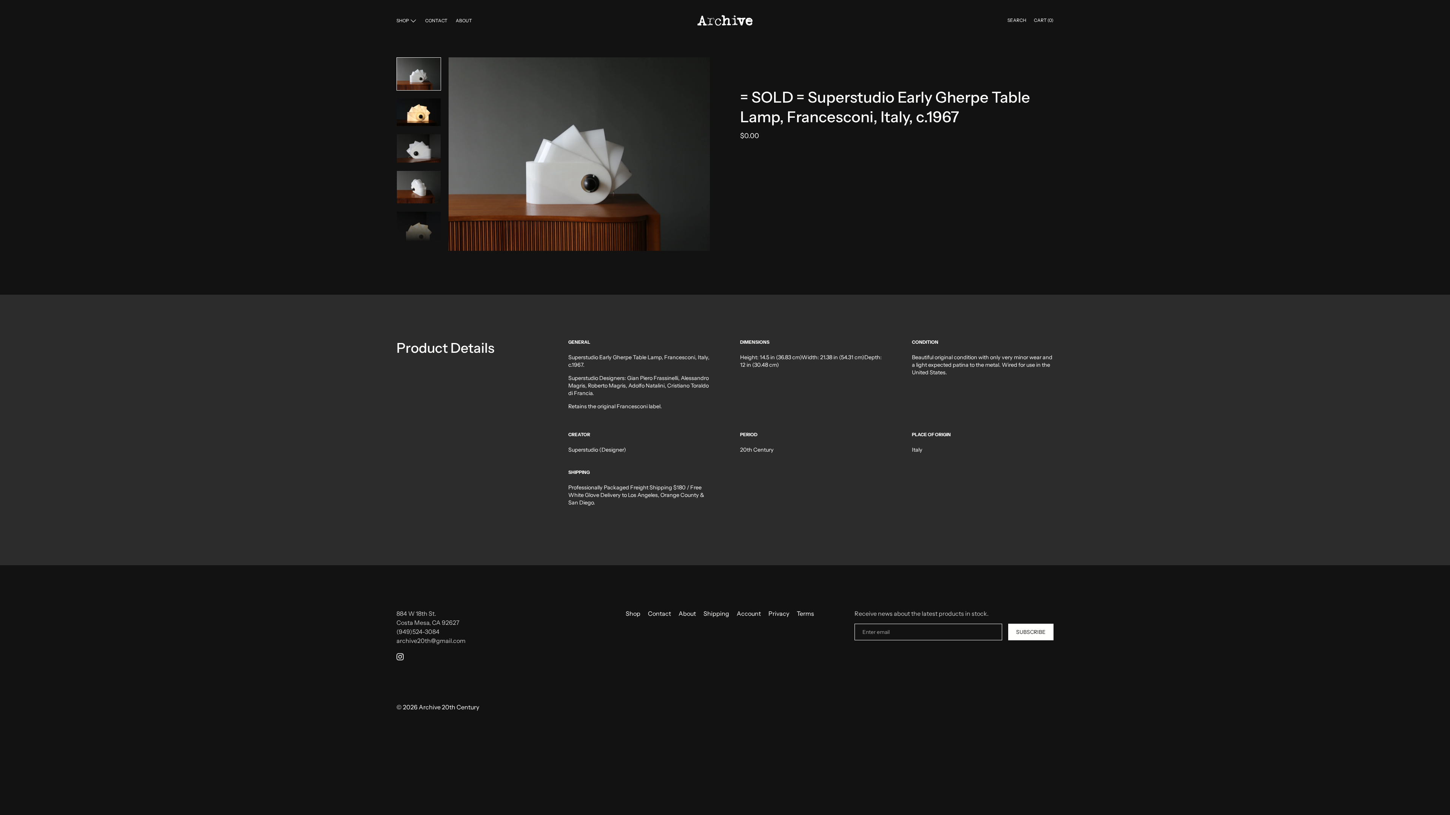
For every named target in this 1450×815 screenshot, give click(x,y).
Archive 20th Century (449, 707)
